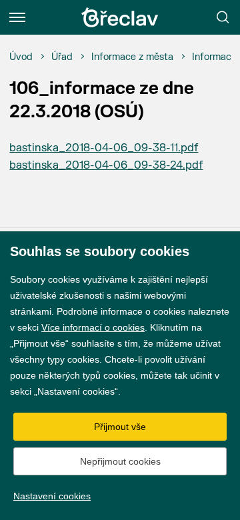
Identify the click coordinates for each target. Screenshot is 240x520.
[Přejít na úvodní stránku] (120, 17)
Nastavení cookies (52, 496)
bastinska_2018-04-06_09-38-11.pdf (103, 148)
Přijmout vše (120, 426)
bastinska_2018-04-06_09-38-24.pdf (106, 165)
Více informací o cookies (93, 327)
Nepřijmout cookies (120, 461)
